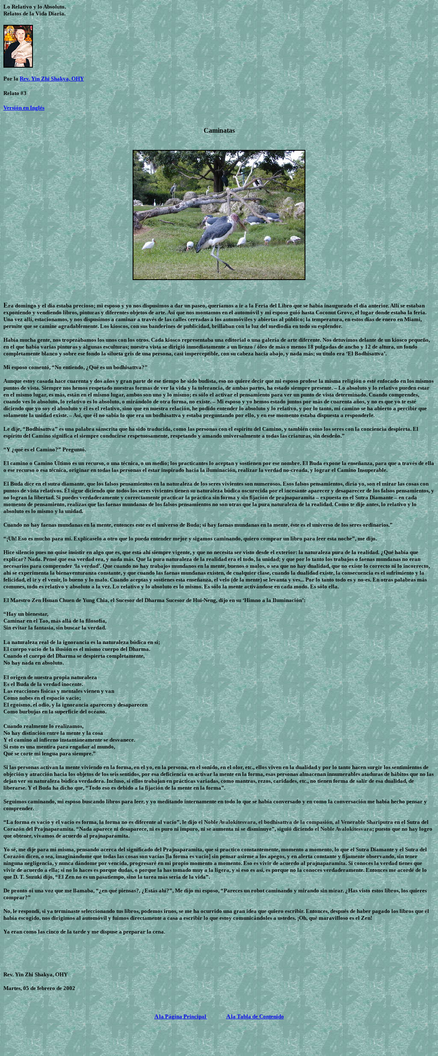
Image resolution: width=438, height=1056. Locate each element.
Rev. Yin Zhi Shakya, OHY (52, 78)
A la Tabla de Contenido (255, 1016)
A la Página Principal (180, 1016)
